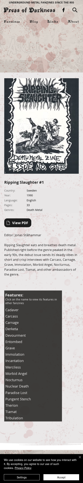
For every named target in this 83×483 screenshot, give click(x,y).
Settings (22, 477)
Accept (61, 477)
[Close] (77, 459)
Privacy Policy (23, 468)
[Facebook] (63, 10)
